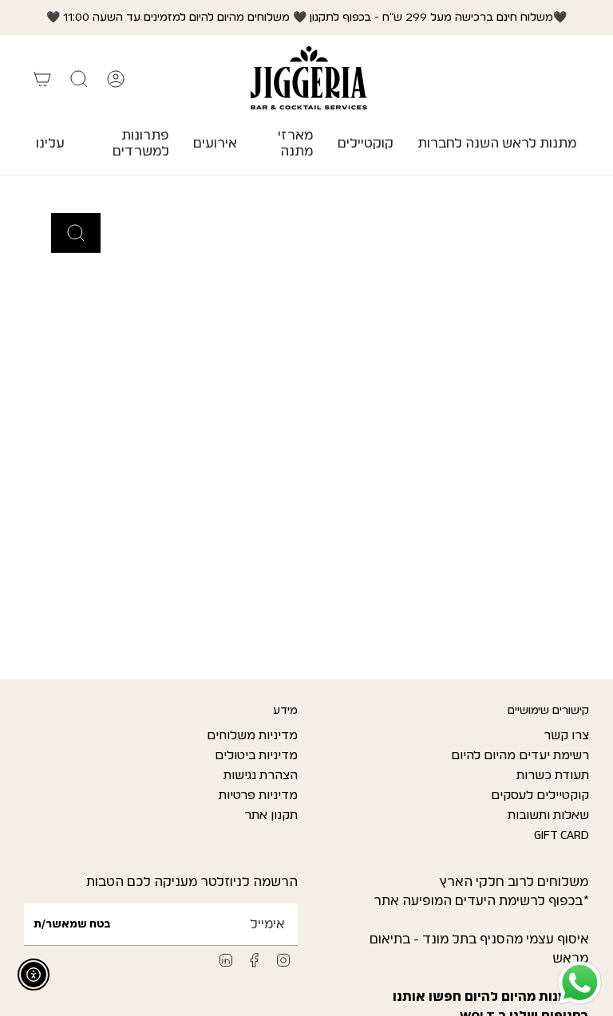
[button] (365, 143)
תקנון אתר (271, 815)
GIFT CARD (561, 835)
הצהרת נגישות (260, 776)
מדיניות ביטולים (256, 756)
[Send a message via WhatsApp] (580, 983)
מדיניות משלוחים (252, 736)
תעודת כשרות (552, 776)
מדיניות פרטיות (258, 795)
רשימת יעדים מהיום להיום (520, 756)
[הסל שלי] (42, 79)
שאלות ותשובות (548, 815)
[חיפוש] (76, 233)
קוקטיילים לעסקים (540, 795)
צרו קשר (566, 736)
